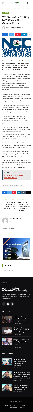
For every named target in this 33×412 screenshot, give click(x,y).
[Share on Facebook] (5, 34)
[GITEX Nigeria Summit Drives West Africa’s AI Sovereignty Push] (7, 319)
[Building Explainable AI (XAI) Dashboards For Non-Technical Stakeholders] (7, 361)
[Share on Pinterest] (18, 34)
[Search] (30, 3)
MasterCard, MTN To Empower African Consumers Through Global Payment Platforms (24, 206)
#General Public (14, 185)
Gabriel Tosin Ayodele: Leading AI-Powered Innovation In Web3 (20, 387)
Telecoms (5, 12)
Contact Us (22, 407)
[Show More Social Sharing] (29, 34)
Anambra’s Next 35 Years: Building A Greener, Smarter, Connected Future (21, 341)
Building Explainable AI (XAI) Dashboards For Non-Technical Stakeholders (20, 362)
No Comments (7, 30)
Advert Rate (8, 405)
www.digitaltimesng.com (22, 294)
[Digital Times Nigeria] (16, 3)
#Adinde (5, 185)
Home (3, 8)
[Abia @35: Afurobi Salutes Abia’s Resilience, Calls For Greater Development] (7, 330)
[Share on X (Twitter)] (11, 34)
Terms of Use (16, 405)
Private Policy (13, 407)
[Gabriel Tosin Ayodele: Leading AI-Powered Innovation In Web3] (7, 387)
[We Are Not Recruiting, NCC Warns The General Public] (16, 47)
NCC (22, 185)
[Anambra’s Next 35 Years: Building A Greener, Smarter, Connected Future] (7, 341)
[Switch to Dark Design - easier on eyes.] (27, 3)
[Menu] (3, 2)
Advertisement (26, 405)
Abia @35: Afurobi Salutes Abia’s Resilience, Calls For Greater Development (21, 330)
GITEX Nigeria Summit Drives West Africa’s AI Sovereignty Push (20, 319)
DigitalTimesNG (11, 27)
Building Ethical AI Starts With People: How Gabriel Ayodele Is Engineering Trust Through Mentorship (22, 375)
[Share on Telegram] (24, 34)
